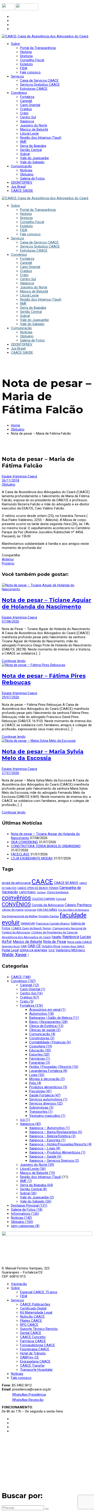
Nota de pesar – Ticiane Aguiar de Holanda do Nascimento (46, 603)
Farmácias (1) (39, 1059)
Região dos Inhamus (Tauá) (40, 1177)
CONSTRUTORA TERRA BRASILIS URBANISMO (46, 846)
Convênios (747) (23, 981)
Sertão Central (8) (33, 1189)
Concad (61, 899)
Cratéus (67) (29, 997)
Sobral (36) (28, 1193)
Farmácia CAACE (33, 1341)
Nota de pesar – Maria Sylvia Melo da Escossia (43, 754)
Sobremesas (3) (41, 1107)
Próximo (8, 563)
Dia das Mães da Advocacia (73, 909)
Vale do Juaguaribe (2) (37, 1197)
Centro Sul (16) (31, 993)
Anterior (8, 559)
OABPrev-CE (29, 1357)
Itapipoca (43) (30, 1124)
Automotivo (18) (41, 1014)
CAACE (42, 882)
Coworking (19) (40, 1046)
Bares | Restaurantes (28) (48, 1022)
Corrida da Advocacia (48, 905)
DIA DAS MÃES (47, 909)
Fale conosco (21, 1378)
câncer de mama (13, 909)
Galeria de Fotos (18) (26, 1210)
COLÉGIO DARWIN (43, 899)
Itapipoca (70, 937)
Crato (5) (27, 1001)
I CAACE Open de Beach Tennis (31, 928)
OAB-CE (34, 946)
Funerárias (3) (39, 1063)
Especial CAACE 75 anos (38, 1292)
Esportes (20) (39, 1054)
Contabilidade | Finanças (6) (50, 1042)
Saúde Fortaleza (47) (44, 1095)
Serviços (17, 1300)
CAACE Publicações (35, 1304)
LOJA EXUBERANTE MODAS (32, 858)
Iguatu (56, 937)
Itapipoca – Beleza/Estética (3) (52, 1136)
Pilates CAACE (31, 1321)
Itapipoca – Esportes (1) (47, 1140)
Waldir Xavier (14, 954)
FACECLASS (20, 854)
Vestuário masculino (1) (47, 1116)
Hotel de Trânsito (33, 1353)
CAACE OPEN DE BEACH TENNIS (37, 888)
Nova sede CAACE (79, 942)
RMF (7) (26, 1181)
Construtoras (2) (41, 1038)
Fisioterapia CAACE (34, 1349)
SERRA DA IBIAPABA (33, 950)
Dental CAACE (30, 1333)
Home (15, 425)
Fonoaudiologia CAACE (37, 1345)
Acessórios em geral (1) (47, 1010)
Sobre (15, 1288)
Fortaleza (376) (31, 1005)
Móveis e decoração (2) (47, 1079)
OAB (24, 946)
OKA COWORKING (24, 842)
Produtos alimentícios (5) (48, 1087)
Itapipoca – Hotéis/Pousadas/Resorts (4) (60, 1144)
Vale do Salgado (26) (35, 1201)
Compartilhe (11, 555)
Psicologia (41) (40, 1091)
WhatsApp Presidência (29, 1395)
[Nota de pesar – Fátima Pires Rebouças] (33, 665)
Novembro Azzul (11, 946)
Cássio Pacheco (78, 905)
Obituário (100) (22, 1222)
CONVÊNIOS (16, 904)
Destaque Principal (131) (29, 1205)
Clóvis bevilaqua (57, 892)
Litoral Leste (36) (33, 1169)
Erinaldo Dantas (49, 916)
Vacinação (19, 1284)
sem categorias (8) (25, 1226)
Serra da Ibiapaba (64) (36, 1185)
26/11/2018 (10, 480)
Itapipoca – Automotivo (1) (49, 1128)
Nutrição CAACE (32, 1317)
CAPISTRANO (27, 892)
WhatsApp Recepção (28, 1400)
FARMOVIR (28, 923)
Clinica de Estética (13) (46, 1026)
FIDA (23, 1296)
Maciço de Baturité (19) (37, 1173)
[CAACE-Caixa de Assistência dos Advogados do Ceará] (45, 36)
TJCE (51, 950)
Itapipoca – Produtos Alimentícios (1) (57, 1152)
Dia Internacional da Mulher (20, 916)
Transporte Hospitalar (36, 1370)
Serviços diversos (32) (46, 1103)
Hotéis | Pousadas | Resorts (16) (53, 1067)
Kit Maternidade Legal (36, 1312)
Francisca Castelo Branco (53, 923)
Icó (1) (25, 1120)
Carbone (41, 892)
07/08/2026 (10, 621)
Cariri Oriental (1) (32, 989)
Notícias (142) (21, 1218)
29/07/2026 (10, 697)
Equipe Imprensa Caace (19, 476)
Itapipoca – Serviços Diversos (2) (54, 1161)
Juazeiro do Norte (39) (37, 1165)
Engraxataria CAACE (35, 1361)
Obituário (17, 429)
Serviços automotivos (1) (48, 1099)
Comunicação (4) (42, 1034)
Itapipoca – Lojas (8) (44, 1148)
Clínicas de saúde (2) (44, 1030)
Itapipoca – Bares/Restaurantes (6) (55, 1132)
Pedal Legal (10, 950)
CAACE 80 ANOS (66, 883)
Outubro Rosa (51, 946)
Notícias (17, 1374)
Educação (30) (40, 1050)
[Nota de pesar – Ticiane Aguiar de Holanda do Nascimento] (47, 589)
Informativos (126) (25, 1214)
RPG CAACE (29, 1325)
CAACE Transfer (32, 1365)
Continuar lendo (14, 661)
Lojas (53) (36, 1075)
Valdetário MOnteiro (70, 950)
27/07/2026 (10, 773)
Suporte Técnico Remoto (39, 1329)
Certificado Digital (33, 1308)
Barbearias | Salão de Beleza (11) (54, 1018)
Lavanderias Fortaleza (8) (48, 1071)
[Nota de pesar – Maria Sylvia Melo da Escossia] (39, 741)
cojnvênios (16, 897)
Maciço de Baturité (27, 942)
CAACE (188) (21, 977)
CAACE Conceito (33, 1337)
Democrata (30, 909)
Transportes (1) (40, 1112)
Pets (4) (35, 1083)
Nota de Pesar (54, 942)
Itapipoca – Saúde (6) (45, 1156)
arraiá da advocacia (16, 883)
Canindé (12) (29, 985)
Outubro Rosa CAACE (72, 946)
